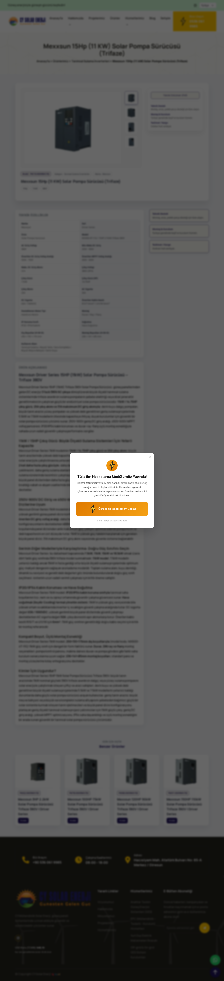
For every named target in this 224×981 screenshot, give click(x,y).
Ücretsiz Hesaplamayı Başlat (117, 509)
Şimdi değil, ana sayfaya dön (112, 520)
